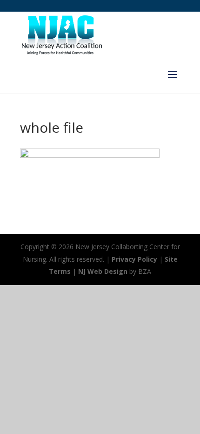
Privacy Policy (134, 259)
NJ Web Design (102, 271)
